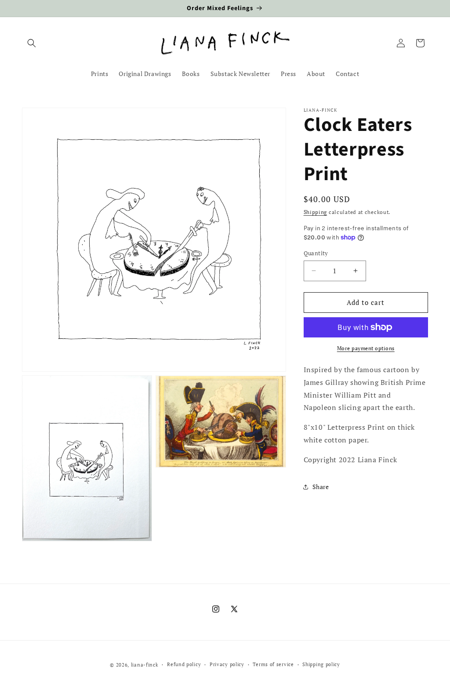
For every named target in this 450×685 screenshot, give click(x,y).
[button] (31, 43)
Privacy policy (227, 664)
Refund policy (184, 664)
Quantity (316, 253)
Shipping (315, 212)
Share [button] (320, 486)
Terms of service (273, 664)
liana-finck (145, 665)
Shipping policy (321, 664)
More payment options (366, 348)
